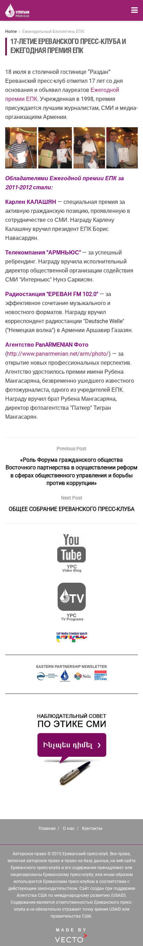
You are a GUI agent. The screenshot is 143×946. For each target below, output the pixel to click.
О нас (69, 828)
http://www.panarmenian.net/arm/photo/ (58, 353)
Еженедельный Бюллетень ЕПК (53, 31)
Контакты (92, 828)
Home (11, 31)
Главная (47, 828)
